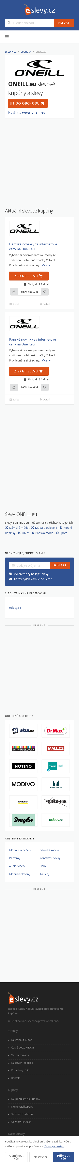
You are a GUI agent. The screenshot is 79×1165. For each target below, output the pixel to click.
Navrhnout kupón (21, 1040)
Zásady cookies (54, 1146)
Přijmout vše (63, 1157)
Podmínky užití (20, 1070)
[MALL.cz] (56, 748)
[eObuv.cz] (56, 820)
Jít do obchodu (25, 103)
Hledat (64, 23)
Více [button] (45, 265)
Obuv (26, 533)
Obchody (26, 52)
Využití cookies (20, 1055)
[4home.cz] (56, 766)
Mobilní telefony (19, 874)
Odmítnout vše (16, 1157)
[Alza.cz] (23, 731)
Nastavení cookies (22, 1063)
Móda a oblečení (46, 528)
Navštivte (26, 112)
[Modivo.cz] (23, 784)
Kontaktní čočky (50, 858)
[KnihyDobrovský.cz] (23, 748)
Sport (63, 533)
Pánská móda (44, 533)
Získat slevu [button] (26, 276)
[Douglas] (23, 820)
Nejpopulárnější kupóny (25, 1099)
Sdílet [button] (15, 304)
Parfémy (14, 858)
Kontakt (15, 1078)
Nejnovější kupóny (22, 1106)
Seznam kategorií (21, 1122)
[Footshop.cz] (56, 802)
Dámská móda (19, 528)
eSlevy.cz (11, 52)
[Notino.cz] (23, 766)
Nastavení (40, 1157)
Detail (46, 304)
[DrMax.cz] (56, 731)
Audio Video (17, 866)
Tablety (44, 874)
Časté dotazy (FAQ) (22, 1047)
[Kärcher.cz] (23, 802)
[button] (24, 228)
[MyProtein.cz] (56, 784)
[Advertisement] (39, 161)
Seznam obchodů (22, 1114)
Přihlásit (59, 565)
